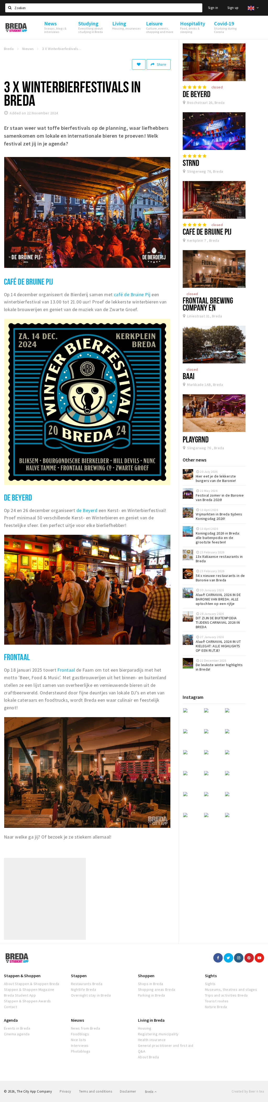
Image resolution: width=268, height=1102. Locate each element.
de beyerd (18, 497)
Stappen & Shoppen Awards (27, 1001)
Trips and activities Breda (226, 995)
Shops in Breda (150, 983)
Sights (211, 975)
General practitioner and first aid (165, 1045)
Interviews (80, 1045)
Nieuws (77, 1020)
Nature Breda (216, 1006)
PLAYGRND (196, 439)
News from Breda (85, 1028)
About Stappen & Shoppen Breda (31, 983)
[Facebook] (218, 958)
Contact (10, 1006)
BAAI (188, 376)
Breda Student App (20, 995)
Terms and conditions (95, 1091)
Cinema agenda (17, 1034)
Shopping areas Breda (156, 989)
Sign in (213, 7)
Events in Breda (17, 1028)
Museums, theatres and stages (231, 989)
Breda (149, 1091)
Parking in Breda (151, 995)
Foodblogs (80, 1034)
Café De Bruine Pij (207, 231)
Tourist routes (217, 1001)
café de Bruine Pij (132, 294)
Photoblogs (81, 1051)
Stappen (79, 975)
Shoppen (146, 975)
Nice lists (78, 1039)
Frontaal (17, 657)
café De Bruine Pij (28, 281)
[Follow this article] (139, 64)
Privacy (65, 1091)
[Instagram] (238, 958)
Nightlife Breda (83, 989)
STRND (191, 162)
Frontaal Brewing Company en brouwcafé (208, 307)
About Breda (148, 1057)
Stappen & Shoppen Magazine (29, 989)
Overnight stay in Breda (91, 995)
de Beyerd (86, 510)
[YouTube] (259, 958)
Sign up (233, 7)
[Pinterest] (249, 958)
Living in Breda (151, 1020)
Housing (144, 1028)
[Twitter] (228, 958)
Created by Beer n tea (248, 1091)
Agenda (11, 1020)
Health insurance (152, 1039)
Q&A (141, 1051)
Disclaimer (128, 1091)
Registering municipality (158, 1034)
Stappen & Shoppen (22, 975)
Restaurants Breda (86, 983)
